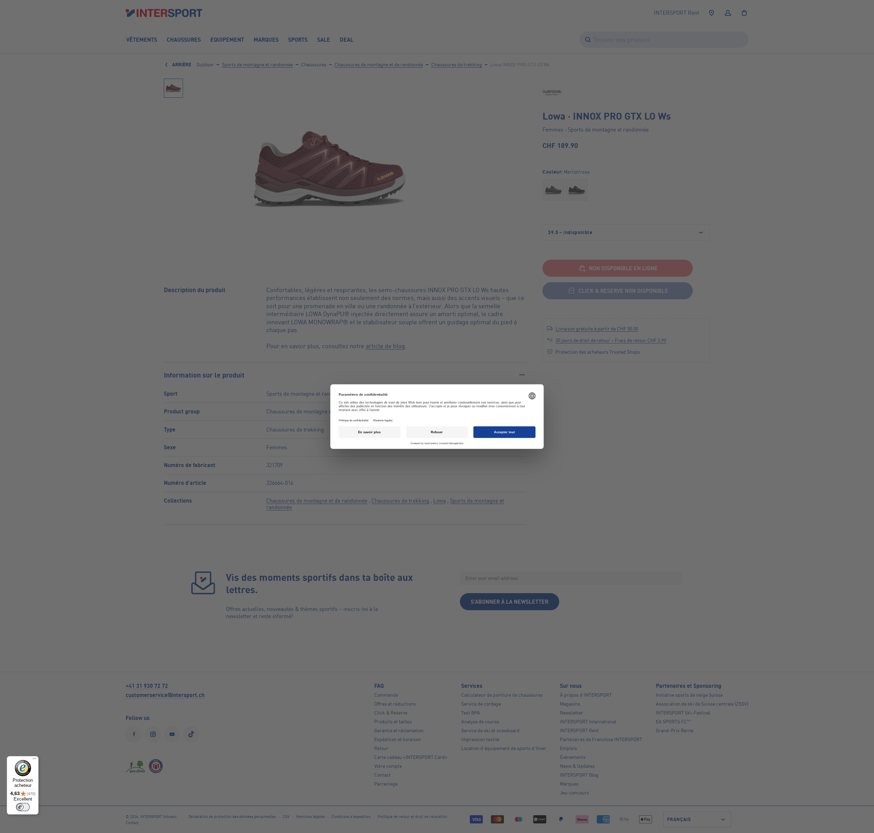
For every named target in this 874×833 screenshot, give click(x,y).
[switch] (23, 807)
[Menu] (34, 760)
